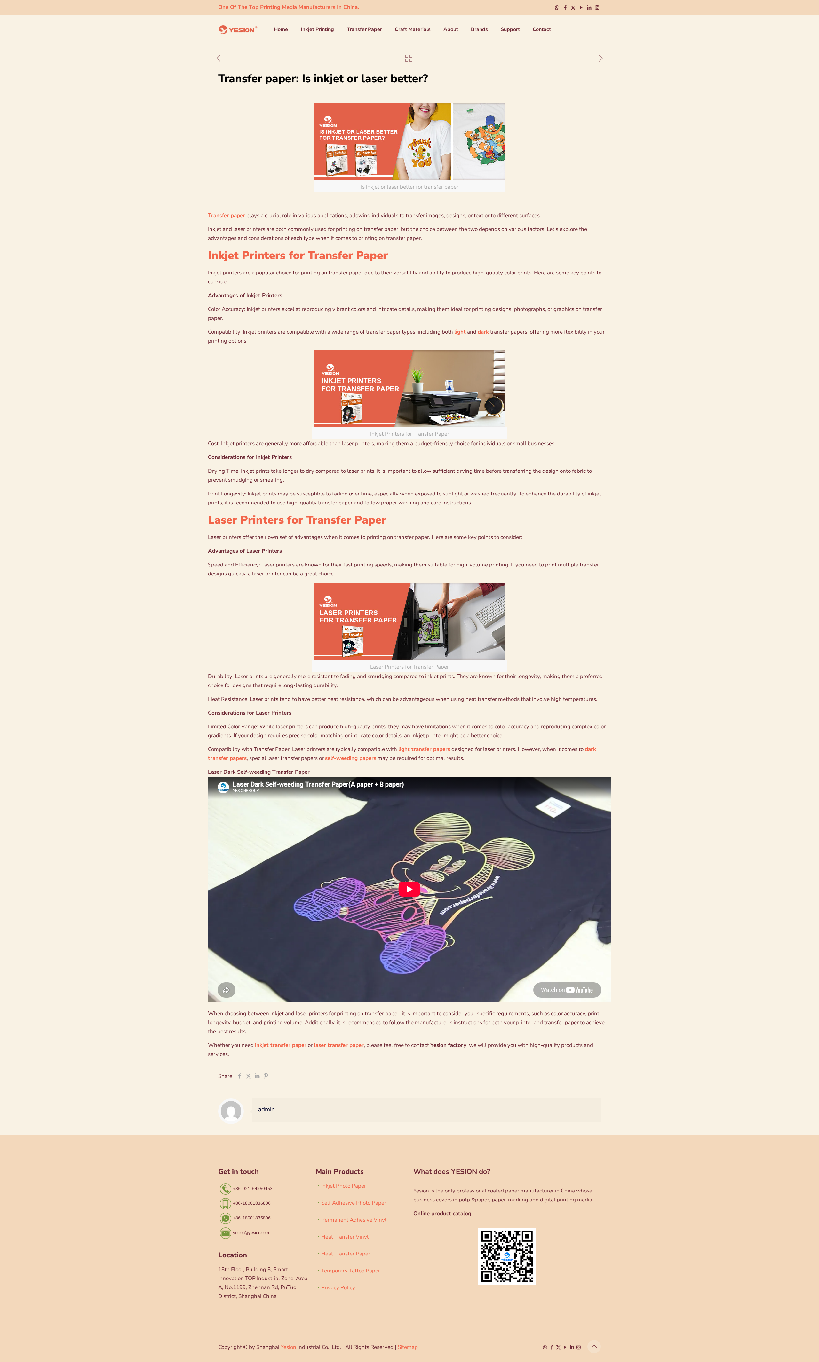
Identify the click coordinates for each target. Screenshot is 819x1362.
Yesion (288, 1347)
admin (266, 1109)
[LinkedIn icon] (589, 7)
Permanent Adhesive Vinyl (353, 1219)
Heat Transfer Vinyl (345, 1236)
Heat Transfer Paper (345, 1253)
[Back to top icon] (594, 1346)
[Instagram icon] (597, 7)
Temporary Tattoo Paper (350, 1270)
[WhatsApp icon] (557, 7)
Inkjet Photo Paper (343, 1186)
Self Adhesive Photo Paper (353, 1203)
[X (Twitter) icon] (573, 7)
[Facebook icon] (565, 7)
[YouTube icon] (581, 7)
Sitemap (408, 1347)
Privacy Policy (338, 1287)
